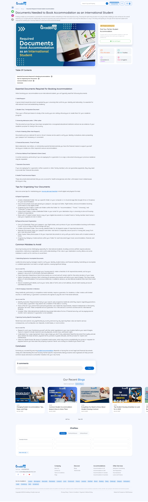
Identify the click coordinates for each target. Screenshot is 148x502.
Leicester (84, 481)
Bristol (95, 481)
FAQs (55, 475)
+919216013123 (25, 469)
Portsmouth (71, 481)
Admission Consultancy (119, 468)
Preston (78, 481)
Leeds (17, 484)
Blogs (22, 9)
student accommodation (45, 350)
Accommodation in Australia (101, 475)
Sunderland (36, 484)
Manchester (52, 481)
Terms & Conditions (59, 472)
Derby (106, 481)
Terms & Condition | (74, 492)
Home (17, 9)
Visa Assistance (117, 472)
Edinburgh (112, 481)
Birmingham (37, 481)
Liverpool (59, 481)
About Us (56, 468)
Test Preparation (117, 470)
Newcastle (44, 481)
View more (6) (22, 452)
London (30, 481)
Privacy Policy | (65, 492)
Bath (30, 484)
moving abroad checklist (49, 191)
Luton (64, 481)
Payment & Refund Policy (86, 492)
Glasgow (119, 481)
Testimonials (77, 470)
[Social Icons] (18, 474)
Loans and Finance (118, 475)
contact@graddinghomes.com (27, 471)
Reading (101, 481)
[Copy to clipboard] (12, 19)
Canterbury (24, 484)
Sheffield (90, 481)
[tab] (63, 433)
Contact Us (57, 470)
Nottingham (127, 481)
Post (89, 368)
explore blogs (79, 384)
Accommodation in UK (99, 468)
